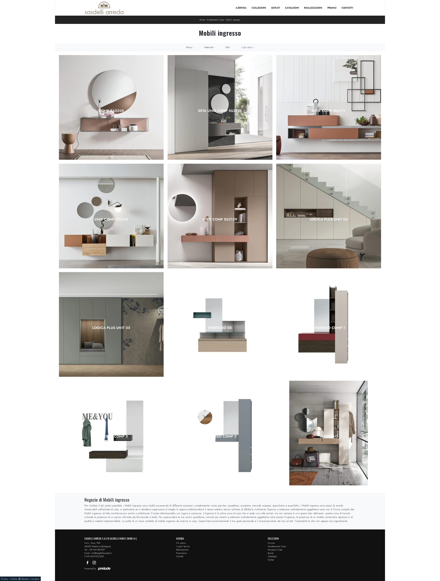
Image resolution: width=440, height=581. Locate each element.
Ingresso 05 (220, 328)
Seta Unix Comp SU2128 (220, 111)
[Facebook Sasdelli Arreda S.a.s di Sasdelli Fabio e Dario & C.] (88, 562)
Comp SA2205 (111, 111)
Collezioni (259, 7)
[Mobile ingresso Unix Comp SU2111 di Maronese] (328, 107)
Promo (331, 7)
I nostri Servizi (183, 546)
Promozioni (181, 553)
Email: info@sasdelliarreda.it (98, 553)
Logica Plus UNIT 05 (111, 328)
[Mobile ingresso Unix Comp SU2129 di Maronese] (220, 216)
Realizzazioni (313, 7)
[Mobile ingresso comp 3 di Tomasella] (111, 433)
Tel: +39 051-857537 (94, 549)
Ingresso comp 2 (220, 436)
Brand (270, 553)
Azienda (241, 7)
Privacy (4, 578)
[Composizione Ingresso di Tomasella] (328, 433)
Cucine (271, 543)
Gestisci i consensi (30, 578)
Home (202, 19)
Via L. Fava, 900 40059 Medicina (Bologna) (97, 544)
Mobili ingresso (233, 19)
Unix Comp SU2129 (220, 219)
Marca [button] (189, 47)
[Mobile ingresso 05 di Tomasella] (220, 324)
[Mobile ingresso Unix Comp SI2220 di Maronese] (111, 216)
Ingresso (329, 436)
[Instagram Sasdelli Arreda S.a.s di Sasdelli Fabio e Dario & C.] (94, 562)
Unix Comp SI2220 (111, 219)
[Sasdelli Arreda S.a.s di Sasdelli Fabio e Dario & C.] (104, 8)
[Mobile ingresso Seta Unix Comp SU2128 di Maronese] (220, 107)
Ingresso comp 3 (111, 436)
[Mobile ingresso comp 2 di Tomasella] (220, 433)
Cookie (13, 578)
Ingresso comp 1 (328, 328)
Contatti (347, 7)
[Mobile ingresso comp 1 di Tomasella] (328, 324)
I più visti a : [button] (248, 47)
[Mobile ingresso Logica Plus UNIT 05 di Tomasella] (111, 324)
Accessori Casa (275, 549)
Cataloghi (292, 7)
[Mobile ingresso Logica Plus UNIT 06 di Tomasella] (328, 216)
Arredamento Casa (215, 19)
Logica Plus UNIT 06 (329, 219)
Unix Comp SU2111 (328, 111)
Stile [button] (228, 47)
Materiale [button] (208, 47)
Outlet (275, 7)
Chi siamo (181, 543)
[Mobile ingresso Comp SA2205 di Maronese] (111, 107)
